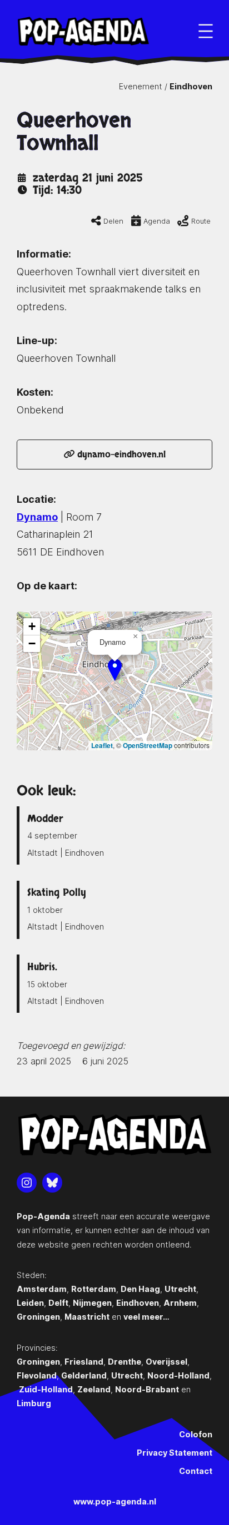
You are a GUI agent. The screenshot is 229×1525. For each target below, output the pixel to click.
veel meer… (146, 1316)
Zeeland (94, 1389)
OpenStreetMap (147, 745)
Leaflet (102, 745)
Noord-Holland (178, 1375)
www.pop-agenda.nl (114, 1501)
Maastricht (86, 1316)
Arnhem (180, 1302)
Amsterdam (42, 1289)
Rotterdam (93, 1289)
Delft (58, 1302)
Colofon (195, 1434)
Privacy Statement (174, 1452)
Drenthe (124, 1361)
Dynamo (37, 517)
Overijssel (166, 1361)
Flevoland (37, 1375)
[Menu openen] (205, 31)
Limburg (34, 1403)
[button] (115, 669)
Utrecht (180, 1289)
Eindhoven (191, 86)
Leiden (30, 1302)
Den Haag (140, 1289)
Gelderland (84, 1375)
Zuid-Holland (46, 1389)
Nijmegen (92, 1302)
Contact (195, 1471)
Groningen (38, 1316)
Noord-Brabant (147, 1389)
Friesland (83, 1361)
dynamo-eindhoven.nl (120, 454)
